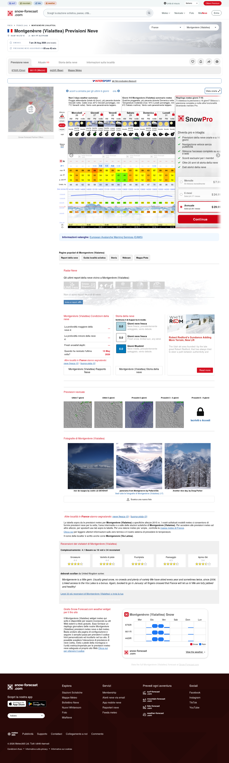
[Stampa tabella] (217, 61)
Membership (109, 692)
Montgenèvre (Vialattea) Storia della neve (139, 370)
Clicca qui (68, 531)
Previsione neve (20, 62)
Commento (97, 734)
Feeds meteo (110, 712)
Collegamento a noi (77, 734)
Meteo (165, 12)
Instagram (194, 697)
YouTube (194, 707)
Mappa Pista (142, 257)
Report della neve (69, 257)
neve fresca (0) (71, 363)
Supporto (42, 734)
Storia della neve (68, 62)
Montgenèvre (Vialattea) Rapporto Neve (87, 370)
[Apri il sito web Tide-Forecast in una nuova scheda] (38, 3)
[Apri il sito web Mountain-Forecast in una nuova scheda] (25, 3)
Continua (200, 219)
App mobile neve (112, 702)
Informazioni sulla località (101, 62)
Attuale (42, 62)
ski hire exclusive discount (124, 80)
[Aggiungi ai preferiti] (192, 61)
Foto (191, 12)
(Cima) (18, 70)
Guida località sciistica (94, 257)
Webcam (126, 257)
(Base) (56, 70)
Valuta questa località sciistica (77, 599)
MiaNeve (67, 717)
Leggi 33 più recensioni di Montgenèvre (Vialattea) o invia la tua (92, 593)
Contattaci (56, 734)
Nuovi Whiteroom (71, 707)
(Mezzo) (37, 70)
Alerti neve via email (114, 697)
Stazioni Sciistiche (72, 692)
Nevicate (178, 12)
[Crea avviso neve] (200, 61)
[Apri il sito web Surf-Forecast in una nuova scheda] (12, 3)
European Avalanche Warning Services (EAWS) (116, 237)
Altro (62, 147)
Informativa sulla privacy (37, 748)
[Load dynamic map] (31, 109)
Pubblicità (27, 734)
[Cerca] (149, 13)
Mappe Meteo (75, 70)
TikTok (193, 702)
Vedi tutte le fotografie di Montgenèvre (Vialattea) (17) (139, 493)
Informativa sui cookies (61, 748)
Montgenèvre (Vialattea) (43, 25)
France (22, 25)
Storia (114, 257)
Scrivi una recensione (108, 599)
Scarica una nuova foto (140, 499)
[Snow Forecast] (21, 13)
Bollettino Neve (70, 702)
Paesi (10, 25)
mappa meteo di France (172, 527)
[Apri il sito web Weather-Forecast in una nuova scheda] (50, 3)
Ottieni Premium (212, 3)
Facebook (194, 692)
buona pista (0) (88, 363)
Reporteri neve (111, 707)
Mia (202, 12)
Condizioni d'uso (14, 748)
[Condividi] (208, 61)
